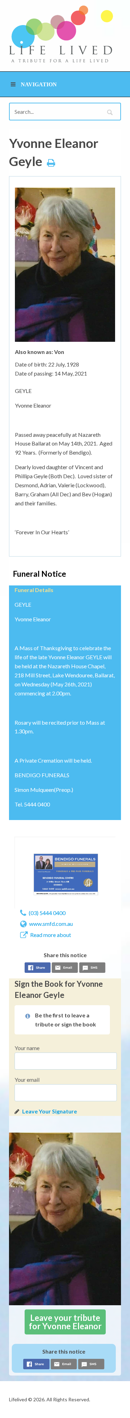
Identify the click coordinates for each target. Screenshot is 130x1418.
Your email (27, 1079)
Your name (27, 1048)
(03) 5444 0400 (47, 912)
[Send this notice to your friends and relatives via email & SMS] (65, 968)
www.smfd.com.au (51, 923)
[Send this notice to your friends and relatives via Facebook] (38, 968)
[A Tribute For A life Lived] (61, 34)
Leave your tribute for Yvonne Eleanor (65, 1322)
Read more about (50, 934)
